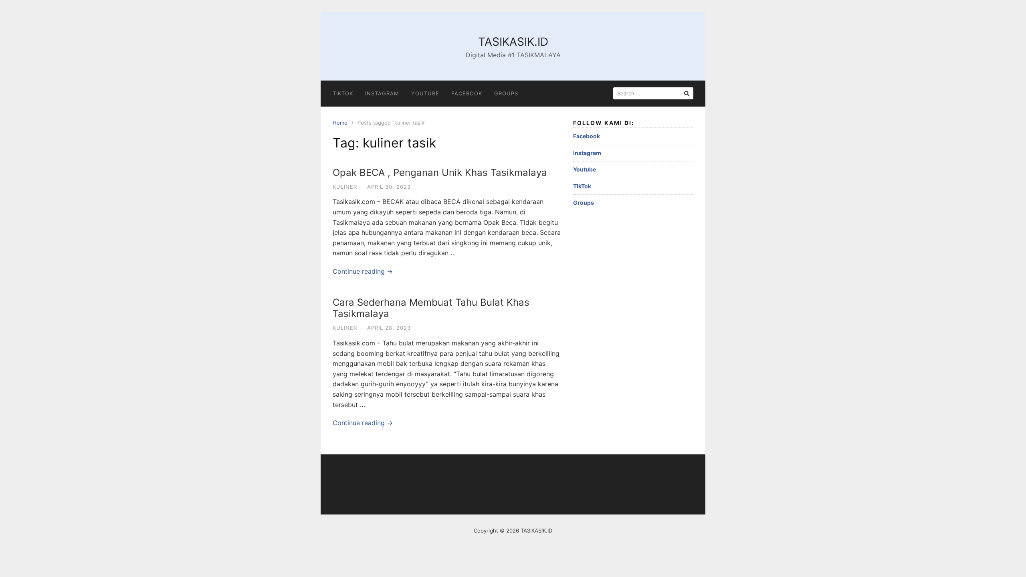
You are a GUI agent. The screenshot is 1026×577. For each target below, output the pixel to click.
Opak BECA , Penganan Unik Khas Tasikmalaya (440, 172)
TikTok (582, 186)
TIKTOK (343, 93)
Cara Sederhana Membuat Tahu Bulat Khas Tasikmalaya (431, 308)
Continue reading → (363, 271)
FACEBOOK (466, 93)
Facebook (586, 136)
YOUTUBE (425, 93)
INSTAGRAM (382, 93)
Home (340, 122)
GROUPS (506, 93)
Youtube (584, 169)
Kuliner (345, 187)
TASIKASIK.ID (513, 41)
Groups (583, 202)
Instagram (587, 152)
